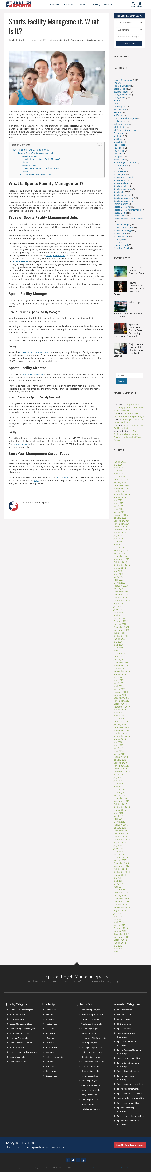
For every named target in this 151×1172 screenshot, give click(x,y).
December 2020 (121, 662)
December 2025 (121, 485)
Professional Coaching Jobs (21, 1042)
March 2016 (119, 821)
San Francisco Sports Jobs (92, 1061)
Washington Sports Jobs (91, 1024)
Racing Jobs (119, 159)
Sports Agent (120, 180)
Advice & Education (123, 79)
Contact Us (131, 1168)
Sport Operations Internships (130, 1093)
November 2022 (121, 594)
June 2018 (118, 745)
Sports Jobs (57, 40)
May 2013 (118, 919)
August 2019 (120, 709)
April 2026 (119, 473)
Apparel (117, 82)
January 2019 (120, 724)
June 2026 (118, 467)
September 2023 (122, 565)
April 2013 (119, 922)
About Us (108, 4)
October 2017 (120, 768)
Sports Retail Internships (128, 1103)
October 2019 (120, 703)
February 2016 (121, 824)
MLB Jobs (118, 136)
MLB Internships (124, 1009)
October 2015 (120, 836)
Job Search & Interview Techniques (125, 131)
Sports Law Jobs (17, 1019)
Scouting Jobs (120, 165)
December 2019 (121, 697)
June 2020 (118, 680)
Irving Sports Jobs (89, 1094)
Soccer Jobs (51, 1071)
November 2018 (121, 730)
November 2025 (121, 488)
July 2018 (118, 742)
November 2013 (121, 901)
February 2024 (121, 550)
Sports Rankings (121, 224)
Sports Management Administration (124, 202)
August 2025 (120, 497)
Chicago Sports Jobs (90, 1019)
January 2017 (120, 795)
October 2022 (120, 597)
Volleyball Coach (122, 248)
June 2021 (118, 644)
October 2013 (120, 904)
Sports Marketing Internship (127, 209)
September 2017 (122, 771)
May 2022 (118, 612)
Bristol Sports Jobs (89, 1033)
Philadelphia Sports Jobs (91, 1109)
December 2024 (121, 520)
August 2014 (120, 875)
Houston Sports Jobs (90, 1057)
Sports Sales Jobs (17, 1047)
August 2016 (120, 810)
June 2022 (118, 609)
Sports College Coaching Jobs (22, 1028)
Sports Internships (123, 189)
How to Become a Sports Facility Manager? (41, 159)
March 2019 (119, 718)
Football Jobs (120, 109)
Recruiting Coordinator (125, 162)
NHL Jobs (118, 156)
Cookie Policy (119, 1168)
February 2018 (121, 756)
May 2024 (118, 541)
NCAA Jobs (119, 150)
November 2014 (121, 866)
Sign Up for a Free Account (129, 1145)
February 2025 (121, 514)
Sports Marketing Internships (130, 1084)
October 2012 (120, 939)
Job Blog (96, 4)
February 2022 (121, 621)
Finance (117, 103)
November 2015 (121, 833)
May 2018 (118, 748)
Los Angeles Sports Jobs (91, 1047)
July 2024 (118, 535)
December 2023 (121, 556)
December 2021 (121, 627)
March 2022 (119, 618)
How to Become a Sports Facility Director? (41, 168)
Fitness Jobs (119, 106)
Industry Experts (122, 124)
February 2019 (121, 721)
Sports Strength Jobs (124, 227)
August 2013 (120, 910)
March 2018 (119, 754)
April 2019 (119, 715)
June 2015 (118, 848)
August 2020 (120, 674)
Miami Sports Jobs (89, 1042)
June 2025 (118, 503)
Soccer (117, 168)
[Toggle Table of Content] (98, 145)
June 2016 (118, 813)
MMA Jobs (118, 141)
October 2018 (120, 733)
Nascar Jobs (119, 144)
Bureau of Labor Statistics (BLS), (35, 352)
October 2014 (120, 869)
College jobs (119, 97)
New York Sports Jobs (90, 1009)
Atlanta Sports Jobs (89, 1099)
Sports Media (120, 212)
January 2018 (120, 759)
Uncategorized (121, 245)
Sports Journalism (95, 40)
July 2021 (118, 641)
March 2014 (119, 889)
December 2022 (121, 591)
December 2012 (121, 934)
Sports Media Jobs (18, 1061)
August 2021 (120, 638)
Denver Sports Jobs (89, 1104)
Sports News (120, 215)
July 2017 (118, 777)
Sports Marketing (122, 206)
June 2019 (118, 712)
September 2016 (122, 807)
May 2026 (118, 470)
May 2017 (118, 783)
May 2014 (118, 883)
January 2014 (120, 895)
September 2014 (122, 872)
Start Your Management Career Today (34, 174)
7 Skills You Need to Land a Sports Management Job (129, 415)
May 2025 (118, 506)
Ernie (116, 413)
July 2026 (118, 464)
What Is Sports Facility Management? (31, 149)
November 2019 (121, 700)
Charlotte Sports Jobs (90, 1085)
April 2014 (119, 886)
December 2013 (121, 898)
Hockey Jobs (119, 121)
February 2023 (121, 585)
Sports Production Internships (130, 1098)
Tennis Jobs (119, 239)
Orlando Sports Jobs (90, 1028)
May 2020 (118, 683)
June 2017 (118, 780)
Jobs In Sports (18, 40)
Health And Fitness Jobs (125, 118)
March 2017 (119, 789)
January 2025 (120, 517)
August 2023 (120, 568)
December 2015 (121, 830)
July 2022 (118, 606)
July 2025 (118, 500)
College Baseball (122, 94)
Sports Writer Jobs (18, 1014)
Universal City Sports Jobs (92, 1014)
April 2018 (119, 751)
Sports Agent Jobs (17, 1057)
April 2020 (119, 686)
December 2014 (121, 863)
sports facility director (32, 374)
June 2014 (118, 880)
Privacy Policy (107, 1168)
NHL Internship (124, 1024)
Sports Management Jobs (21, 1024)
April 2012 (119, 951)
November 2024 (121, 523)
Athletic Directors (122, 85)
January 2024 (120, 553)
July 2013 (118, 913)
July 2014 (118, 877)
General (117, 112)
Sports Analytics (121, 183)
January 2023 (120, 588)
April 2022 (119, 615)
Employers (68, 4)
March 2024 (119, 547)
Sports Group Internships (128, 1071)
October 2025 (120, 491)
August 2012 (120, 942)
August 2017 (120, 774)
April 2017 (119, 786)
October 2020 (120, 668)
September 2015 (122, 839)
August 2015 (120, 842)
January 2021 (120, 659)
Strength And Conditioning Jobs (23, 1052)
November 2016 (121, 801)
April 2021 (119, 650)
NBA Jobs (118, 147)
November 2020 (121, 665)
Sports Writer (120, 233)
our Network (62, 477)
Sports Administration (74, 40)
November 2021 (121, 630)
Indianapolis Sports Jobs (91, 1052)
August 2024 (120, 532)
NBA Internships (124, 1014)
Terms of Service (93, 1168)
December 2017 (121, 762)
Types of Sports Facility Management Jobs (36, 153)
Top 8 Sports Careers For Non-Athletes (128, 421)
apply (36, 480)
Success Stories (121, 236)
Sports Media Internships (128, 1088)
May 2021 (118, 647)
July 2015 (118, 845)
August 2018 (120, 739)
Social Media (120, 171)
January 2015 (120, 860)
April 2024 (119, 544)
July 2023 (118, 571)
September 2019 (122, 706)
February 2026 (121, 479)
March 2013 (119, 925)
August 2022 (120, 603)
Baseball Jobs (120, 88)
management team (55, 255)
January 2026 (120, 482)
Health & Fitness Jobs (19, 1038)
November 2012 (121, 936)
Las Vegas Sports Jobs (90, 1090)
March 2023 (119, 582)
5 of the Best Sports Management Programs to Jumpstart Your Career (127, 435)
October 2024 (120, 526)
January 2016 (120, 827)
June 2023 (118, 573)
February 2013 (121, 928)
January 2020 (120, 694)
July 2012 (118, 945)
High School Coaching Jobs (21, 1009)
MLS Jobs (118, 139)
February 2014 (121, 892)
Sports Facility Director (28, 165)
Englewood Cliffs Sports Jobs (93, 1038)
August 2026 (120, 461)
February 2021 (121, 656)
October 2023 (120, 562)
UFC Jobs (118, 242)
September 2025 (122, 494)
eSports (117, 100)
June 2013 (118, 916)
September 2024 (122, 529)
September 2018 (122, 736)
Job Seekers (55, 4)
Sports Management (124, 198)
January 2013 (120, 931)
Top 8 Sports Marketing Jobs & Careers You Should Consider (128, 407)
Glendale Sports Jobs (90, 1071)
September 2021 (122, 635)
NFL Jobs (118, 153)
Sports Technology (123, 230)
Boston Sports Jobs (89, 1080)
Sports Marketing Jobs (19, 1033)
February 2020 (121, 692)
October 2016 (120, 804)
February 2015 (121, 857)
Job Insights (119, 127)
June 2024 (118, 538)
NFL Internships (124, 1019)
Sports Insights (121, 186)
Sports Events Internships (128, 1058)
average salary (20, 444)
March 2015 (119, 854)
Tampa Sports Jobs (89, 1075)
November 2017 (121, 765)
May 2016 (118, 815)
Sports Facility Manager (28, 156)
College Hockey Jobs (54, 1057)
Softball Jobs (120, 174)
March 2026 (119, 476)
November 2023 (121, 559)
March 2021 (119, 653)
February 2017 (121, 792)
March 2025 (119, 512)
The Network (83, 4)
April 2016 (119, 818)
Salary (25, 162)
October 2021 (120, 633)
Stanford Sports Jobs (90, 1066)
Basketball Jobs (121, 91)
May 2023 (118, 576)
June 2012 (118, 948)
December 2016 (121, 798)
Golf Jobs (118, 115)
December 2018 (121, 727)
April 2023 (119, 579)
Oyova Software (44, 1168)
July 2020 (118, 677)
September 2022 (122, 600)
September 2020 (122, 671)
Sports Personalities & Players (128, 218)
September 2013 (122, 907)
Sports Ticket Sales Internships (130, 1116)
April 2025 (119, 509)
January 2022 (120, 624)
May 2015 (118, 851)
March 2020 (119, 689)
